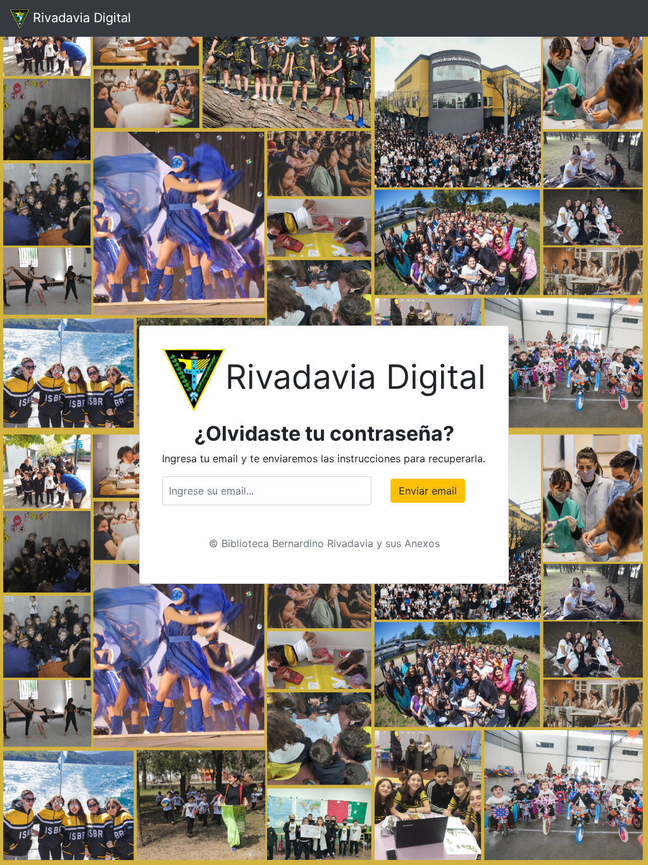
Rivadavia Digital (80, 17)
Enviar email (428, 490)
